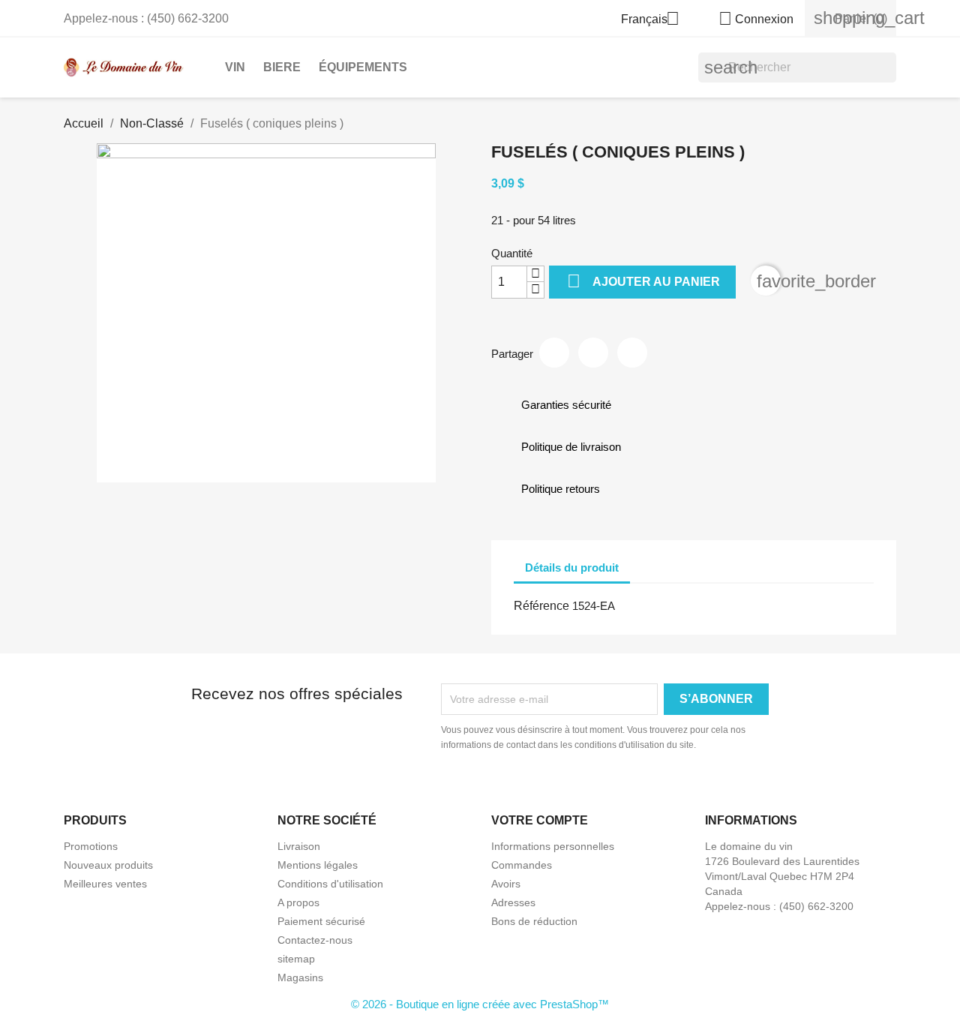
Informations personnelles (552, 846)
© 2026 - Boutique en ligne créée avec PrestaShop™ (480, 1004)
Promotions (91, 846)
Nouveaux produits (108, 865)
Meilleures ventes (105, 884)
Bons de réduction (534, 921)
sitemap (296, 959)
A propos (299, 902)
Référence (541, 605)
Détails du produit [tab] (572, 567)
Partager (554, 353)
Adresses (513, 902)
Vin (235, 67)
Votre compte (539, 820)
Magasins (300, 977)
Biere (282, 67)
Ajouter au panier (643, 281)
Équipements (363, 67)
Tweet (593, 353)
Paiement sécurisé (321, 921)
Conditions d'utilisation (330, 884)
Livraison (299, 846)
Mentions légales (318, 865)
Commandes (521, 865)
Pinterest (632, 353)
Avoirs (505, 884)
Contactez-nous (315, 940)
